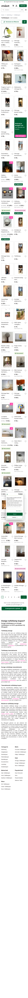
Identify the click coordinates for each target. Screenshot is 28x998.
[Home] (5, 6)
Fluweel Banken (19, 778)
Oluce (11, 713)
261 (19, 597)
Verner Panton (5, 713)
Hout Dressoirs (19, 773)
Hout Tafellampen (5, 775)
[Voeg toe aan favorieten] (12, 41)
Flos (19, 660)
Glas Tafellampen (5, 773)
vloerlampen (16, 698)
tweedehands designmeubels (8, 680)
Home (2, 15)
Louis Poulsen (5, 662)
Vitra (16, 775)
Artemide (22, 660)
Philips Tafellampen (20, 754)
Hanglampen (4, 752)
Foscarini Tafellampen (20, 749)
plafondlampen (5, 700)
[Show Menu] (26, 10)
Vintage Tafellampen (20, 760)
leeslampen (11, 645)
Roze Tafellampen (5, 789)
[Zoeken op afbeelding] (22, 10)
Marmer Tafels (18, 780)
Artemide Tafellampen (20, 752)
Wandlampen (4, 759)
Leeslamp (3, 764)
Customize (14, 517)
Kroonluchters (4, 762)
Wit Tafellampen (5, 784)
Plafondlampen (5, 757)
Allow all (14, 514)
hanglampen (23, 644)
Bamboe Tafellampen (6, 778)
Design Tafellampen (20, 763)
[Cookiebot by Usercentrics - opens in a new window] (18, 494)
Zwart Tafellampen (6, 786)
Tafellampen (17, 15)
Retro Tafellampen (19, 765)
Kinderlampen (4, 766)
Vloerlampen (4, 754)
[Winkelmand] (13, 6)
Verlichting (9, 15)
